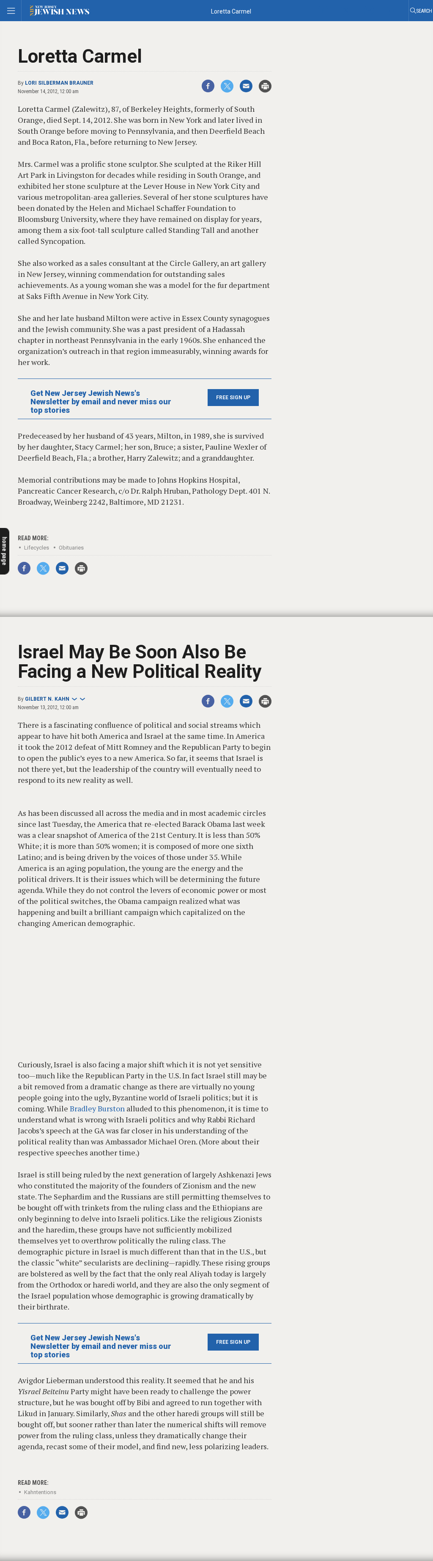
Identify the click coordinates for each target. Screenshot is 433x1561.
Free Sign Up (233, 398)
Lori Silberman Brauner (59, 83)
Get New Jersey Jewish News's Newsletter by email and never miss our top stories (100, 401)
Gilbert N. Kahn (47, 699)
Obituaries (71, 547)
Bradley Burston (96, 1108)
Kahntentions (40, 1492)
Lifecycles (36, 547)
